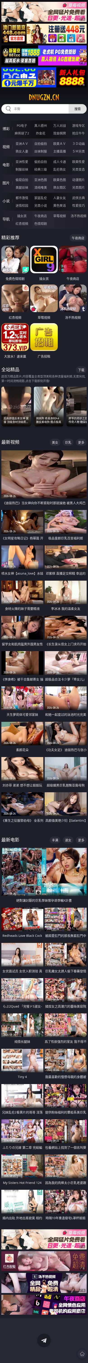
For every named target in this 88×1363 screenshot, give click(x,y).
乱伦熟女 (59, 169)
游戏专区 (78, 125)
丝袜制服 (40, 151)
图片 (6, 182)
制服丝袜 (22, 169)
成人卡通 (59, 161)
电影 (6, 164)
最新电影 (10, 840)
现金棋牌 (59, 133)
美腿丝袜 (22, 187)
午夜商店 (40, 216)
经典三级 (40, 169)
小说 (6, 201)
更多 (81, 442)
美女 (55, 442)
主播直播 (59, 151)
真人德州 (40, 125)
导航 (6, 219)
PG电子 (22, 125)
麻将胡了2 (22, 133)
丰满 (55, 840)
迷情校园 (22, 205)
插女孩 (22, 216)
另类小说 (40, 205)
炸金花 (40, 133)
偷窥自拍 (22, 180)
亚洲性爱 (22, 161)
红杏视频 (22, 223)
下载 (81, 370)
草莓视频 (59, 216)
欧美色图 (59, 180)
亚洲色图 (40, 180)
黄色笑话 (59, 205)
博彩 (6, 128)
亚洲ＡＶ (22, 143)
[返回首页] (82, 1353)
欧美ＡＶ (59, 143)
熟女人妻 (22, 151)
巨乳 (68, 442)
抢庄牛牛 (78, 133)
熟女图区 (59, 187)
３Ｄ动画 (78, 143)
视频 (6, 146)
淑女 (68, 840)
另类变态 (78, 169)
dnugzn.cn (44, 97)
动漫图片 (78, 180)
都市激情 (22, 198)
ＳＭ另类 (78, 151)
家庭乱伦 (40, 198)
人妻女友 (59, 198)
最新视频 (10, 442)
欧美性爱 (78, 161)
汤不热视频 (78, 216)
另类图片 (78, 187)
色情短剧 (40, 223)
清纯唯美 (40, 187)
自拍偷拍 (40, 143)
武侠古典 (78, 198)
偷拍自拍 (40, 161)
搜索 (77, 109)
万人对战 (59, 125)
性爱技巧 (78, 205)
